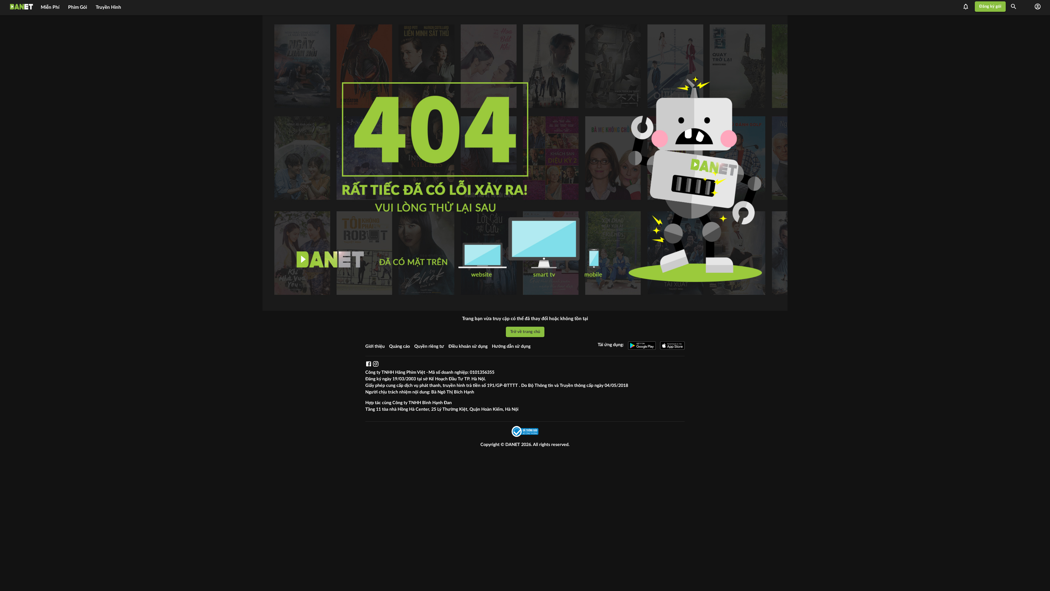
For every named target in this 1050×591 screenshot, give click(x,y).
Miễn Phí (50, 7)
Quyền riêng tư (429, 346)
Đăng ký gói (990, 6)
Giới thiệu (375, 346)
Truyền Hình (108, 7)
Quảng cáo (399, 346)
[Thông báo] (967, 6)
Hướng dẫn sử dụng (511, 346)
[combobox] (1015, 6)
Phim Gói (77, 7)
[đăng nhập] (1037, 6)
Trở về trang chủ (525, 332)
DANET (513, 444)
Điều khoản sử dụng (468, 346)
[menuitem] (50, 6)
